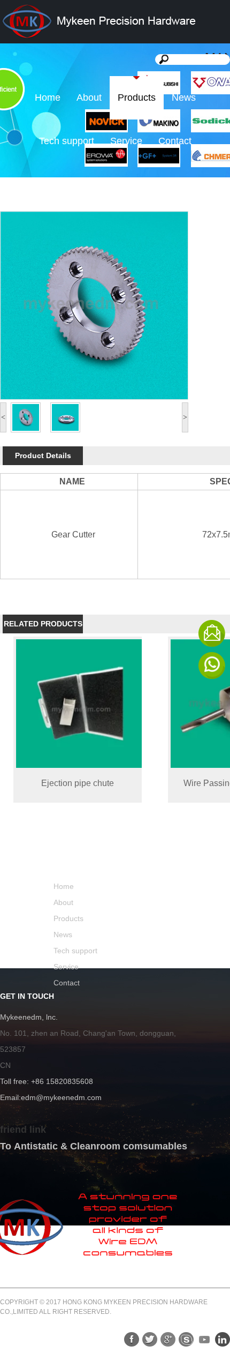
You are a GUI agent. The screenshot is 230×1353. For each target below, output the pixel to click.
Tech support (66, 141)
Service (126, 141)
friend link (23, 1129)
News (184, 97)
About (89, 97)
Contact (174, 141)
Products (137, 97)
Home (47, 97)
